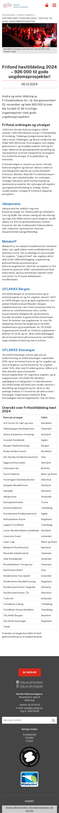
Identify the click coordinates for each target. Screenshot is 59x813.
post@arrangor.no (33, 708)
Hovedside (8, 15)
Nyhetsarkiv (26, 15)
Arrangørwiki (29, 734)
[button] (54, 5)
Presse (29, 740)
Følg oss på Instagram (31, 686)
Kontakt (29, 737)
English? (29, 801)
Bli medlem (29, 672)
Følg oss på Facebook (31, 682)
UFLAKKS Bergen (16, 289)
